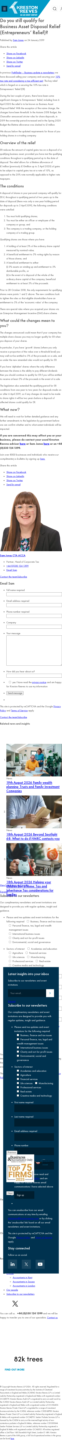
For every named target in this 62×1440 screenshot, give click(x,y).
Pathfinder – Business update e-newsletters (32, 72)
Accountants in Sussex (24, 1281)
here (23, 444)
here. (42, 458)
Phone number (17, 611)
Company (11, 622)
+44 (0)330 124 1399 (17, 566)
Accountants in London (24, 1285)
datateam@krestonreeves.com (23, 1218)
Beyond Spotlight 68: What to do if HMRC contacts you (33, 836)
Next (10, 1193)
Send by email (13, 66)
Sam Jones (18, 40)
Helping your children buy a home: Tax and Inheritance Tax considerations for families (29, 888)
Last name (23, 1116)
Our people (12, 1290)
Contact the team (8, 576)
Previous (12, 1152)
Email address (17, 601)
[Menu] (4, 9)
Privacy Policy (23, 1237)
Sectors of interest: (15, 948)
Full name (15, 590)
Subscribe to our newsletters (20, 1294)
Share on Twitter (14, 61)
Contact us (52, 1317)
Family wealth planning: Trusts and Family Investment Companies (33, 786)
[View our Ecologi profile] (28, 1343)
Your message (13, 633)
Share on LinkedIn (15, 57)
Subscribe (22, 576)
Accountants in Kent (22, 1277)
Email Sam (11, 570)
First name (23, 1102)
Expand (3, 891)
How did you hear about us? (20, 671)
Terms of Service (19, 710)
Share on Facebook (16, 53)
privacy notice (39, 682)
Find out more (14, 1369)
